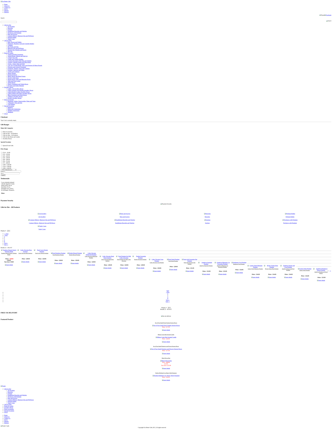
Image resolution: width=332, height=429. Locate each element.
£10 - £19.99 (6, 154)
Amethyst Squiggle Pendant (206, 265)
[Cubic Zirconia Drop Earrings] (25, 251)
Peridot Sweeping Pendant (140, 259)
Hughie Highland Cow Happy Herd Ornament (166, 373)
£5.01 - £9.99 (6, 152)
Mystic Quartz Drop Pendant (271, 268)
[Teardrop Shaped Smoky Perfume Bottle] (9, 251)
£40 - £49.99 (6, 159)
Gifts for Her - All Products (10, 133)
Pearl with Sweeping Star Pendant (189, 263)
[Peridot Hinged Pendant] (74, 253)
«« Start (6, 234)
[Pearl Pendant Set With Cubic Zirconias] (124, 258)
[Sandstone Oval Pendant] (239, 262)
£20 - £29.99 (6, 156)
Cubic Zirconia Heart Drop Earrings (107, 260)
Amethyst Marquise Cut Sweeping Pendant (222, 266)
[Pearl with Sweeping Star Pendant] (189, 261)
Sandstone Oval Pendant (239, 264)
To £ (2, 173)
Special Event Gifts (8, 145)
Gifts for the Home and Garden (11, 137)
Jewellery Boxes (7, 138)
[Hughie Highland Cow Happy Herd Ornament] (166, 375)
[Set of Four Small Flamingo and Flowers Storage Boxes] (166, 349)
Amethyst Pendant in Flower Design (321, 272)
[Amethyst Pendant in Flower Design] (321, 270)
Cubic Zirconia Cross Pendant (157, 262)
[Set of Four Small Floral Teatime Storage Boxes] (166, 325)
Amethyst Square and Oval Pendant (288, 269)
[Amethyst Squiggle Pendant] (206, 264)
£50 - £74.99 (6, 161)
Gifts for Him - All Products (10, 135)
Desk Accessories (7, 131)
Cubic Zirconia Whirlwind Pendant (91, 257)
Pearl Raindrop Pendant (58, 254)
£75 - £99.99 (6, 163)
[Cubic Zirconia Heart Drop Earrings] (107, 258)
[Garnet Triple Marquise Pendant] (255, 267)
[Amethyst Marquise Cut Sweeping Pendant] (222, 264)
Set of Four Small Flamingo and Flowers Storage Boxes (166, 346)
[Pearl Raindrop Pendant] (58, 253)
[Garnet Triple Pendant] (304, 268)
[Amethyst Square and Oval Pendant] (288, 267)
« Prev (6, 235)
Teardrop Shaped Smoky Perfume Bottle (9, 254)
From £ (3, 171)
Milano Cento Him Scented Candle (166, 334)
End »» (6, 244)
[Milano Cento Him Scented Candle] (166, 337)
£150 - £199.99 (7, 166)
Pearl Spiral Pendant (173, 261)
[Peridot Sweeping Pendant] (140, 258)
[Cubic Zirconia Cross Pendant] (157, 261)
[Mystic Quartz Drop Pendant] (272, 267)
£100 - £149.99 (7, 164)
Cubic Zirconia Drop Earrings (25, 253)
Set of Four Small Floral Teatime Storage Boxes (166, 322)
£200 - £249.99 (7, 168)
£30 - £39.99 (6, 157)
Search (2, 18)
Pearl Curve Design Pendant (41, 253)
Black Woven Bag (166, 358)
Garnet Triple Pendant (304, 270)
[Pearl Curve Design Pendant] (42, 251)
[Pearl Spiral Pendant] (173, 259)
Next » (6, 243)
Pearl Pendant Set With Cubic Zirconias (124, 260)
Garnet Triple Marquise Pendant (255, 268)
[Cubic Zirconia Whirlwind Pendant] (91, 254)
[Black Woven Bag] (166, 361)
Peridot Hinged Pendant (74, 254)
